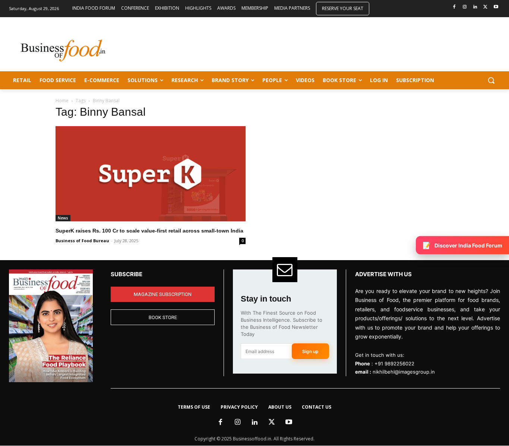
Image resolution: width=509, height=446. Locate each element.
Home (62, 100)
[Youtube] (495, 7)
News (63, 218)
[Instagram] (465, 7)
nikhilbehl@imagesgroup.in (404, 372)
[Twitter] (485, 7)
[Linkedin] (475, 7)
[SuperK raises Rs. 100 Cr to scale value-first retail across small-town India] (151, 173)
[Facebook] (454, 7)
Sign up (310, 351)
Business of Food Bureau (82, 240)
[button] (491, 80)
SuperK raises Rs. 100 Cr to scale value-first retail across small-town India (149, 231)
